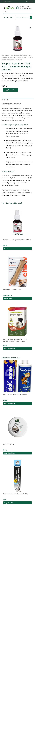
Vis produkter (8, 298)
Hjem (3, 55)
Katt (12, 17)
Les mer (6, 249)
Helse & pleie (14, 55)
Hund (6, 17)
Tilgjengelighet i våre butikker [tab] (11, 104)
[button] (30, 28)
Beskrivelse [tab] (5, 100)
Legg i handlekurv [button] (9, 348)
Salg (18, 17)
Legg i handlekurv (10, 90)
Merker (25, 17)
